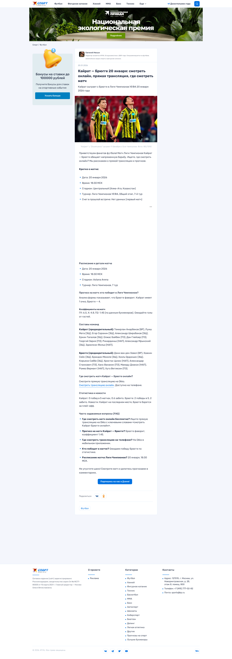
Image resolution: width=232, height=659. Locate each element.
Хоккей (96, 3)
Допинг (131, 623)
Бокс (118, 3)
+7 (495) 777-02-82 (183, 588)
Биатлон (131, 619)
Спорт (35, 45)
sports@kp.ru (178, 592)
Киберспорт (133, 615)
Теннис (130, 3)
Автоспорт (132, 607)
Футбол (58, 3)
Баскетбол (132, 594)
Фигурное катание (77, 3)
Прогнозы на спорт (137, 635)
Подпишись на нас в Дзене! (114, 481)
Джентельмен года (180, 3)
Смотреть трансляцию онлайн (96, 385)
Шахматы (132, 611)
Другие (131, 631)
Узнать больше (52, 95)
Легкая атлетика (135, 627)
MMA (108, 3)
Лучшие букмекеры (137, 639)
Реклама (94, 578)
